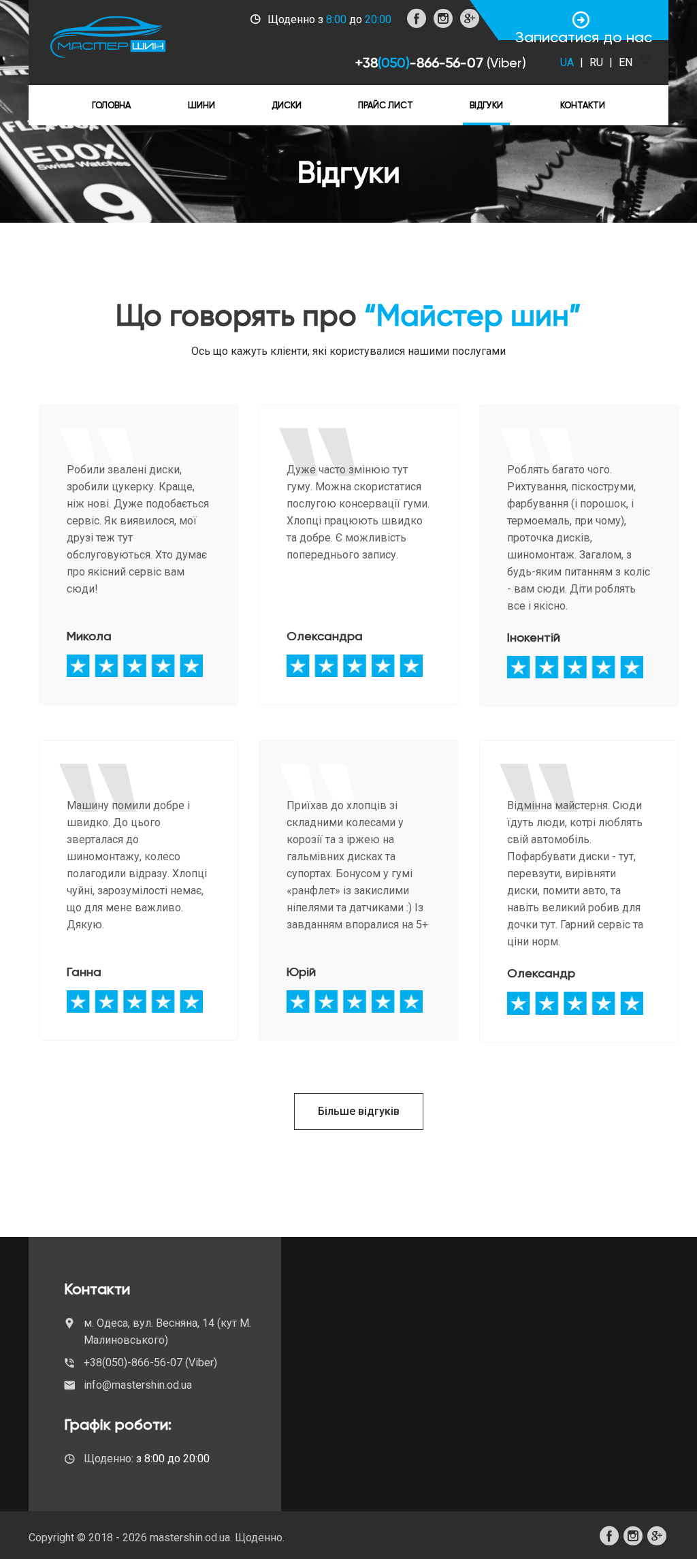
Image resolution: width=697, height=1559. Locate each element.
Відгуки (486, 105)
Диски (287, 105)
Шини (201, 105)
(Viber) (506, 62)
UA (568, 62)
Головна (111, 105)
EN (625, 62)
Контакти (582, 105)
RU (597, 62)
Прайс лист (385, 105)
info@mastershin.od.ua (138, 1385)
